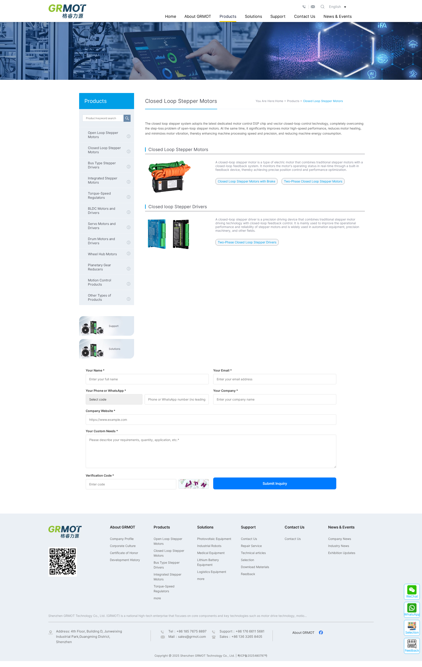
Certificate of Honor (124, 553)
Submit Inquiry (275, 483)
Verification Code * (100, 475)
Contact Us (304, 16)
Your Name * (95, 370)
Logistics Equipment (211, 572)
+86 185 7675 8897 (191, 631)
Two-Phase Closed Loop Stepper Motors (313, 181)
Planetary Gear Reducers (99, 267)
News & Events (338, 16)
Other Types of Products (99, 297)
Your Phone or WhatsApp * (106, 390)
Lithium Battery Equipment (208, 562)
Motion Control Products (99, 282)
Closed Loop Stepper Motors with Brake (246, 181)
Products (228, 16)
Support (278, 16)
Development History (125, 560)
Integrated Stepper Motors (102, 180)
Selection (247, 560)
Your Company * (225, 390)
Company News (339, 539)
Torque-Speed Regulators (99, 195)
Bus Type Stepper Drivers (102, 165)
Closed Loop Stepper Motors (104, 150)
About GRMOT (197, 16)
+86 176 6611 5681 (250, 631)
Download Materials (255, 567)
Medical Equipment (211, 553)
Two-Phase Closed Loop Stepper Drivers (247, 242)
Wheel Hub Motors (102, 254)
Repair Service (251, 546)
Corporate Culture (123, 546)
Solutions (253, 16)
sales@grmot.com (192, 636)
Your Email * (222, 370)
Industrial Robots (209, 546)
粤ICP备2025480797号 (252, 655)
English (337, 6)
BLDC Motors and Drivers (101, 210)
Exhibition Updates (341, 553)
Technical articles (253, 553)
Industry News (338, 546)
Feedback (248, 574)
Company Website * (100, 411)
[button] (412, 592)
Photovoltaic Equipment (214, 539)
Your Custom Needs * (102, 431)
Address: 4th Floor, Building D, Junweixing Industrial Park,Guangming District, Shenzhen (89, 636)
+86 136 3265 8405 (246, 636)
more (157, 598)
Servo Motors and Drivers (102, 226)
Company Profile (122, 539)
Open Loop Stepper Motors (103, 135)
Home (170, 16)
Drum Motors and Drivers (101, 241)
